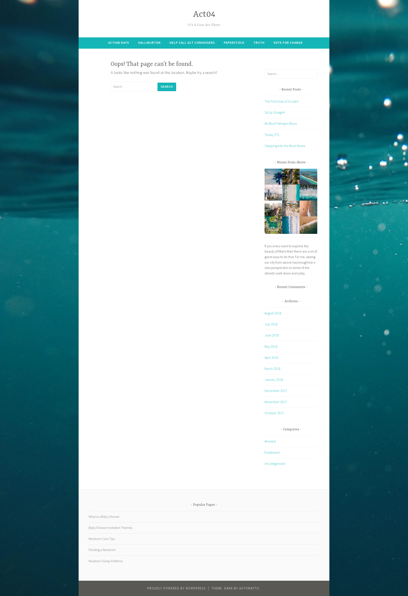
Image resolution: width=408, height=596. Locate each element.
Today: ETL (272, 135)
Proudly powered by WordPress (176, 588)
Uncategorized (275, 463)
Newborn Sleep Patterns (106, 561)
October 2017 (274, 413)
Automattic (249, 588)
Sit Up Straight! (275, 112)
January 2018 (274, 379)
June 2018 (272, 335)
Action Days (118, 43)
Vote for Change (288, 43)
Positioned (272, 452)
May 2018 (271, 346)
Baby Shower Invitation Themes (110, 527)
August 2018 (273, 313)
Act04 (204, 15)
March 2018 (272, 368)
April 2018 (271, 357)
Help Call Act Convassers (192, 43)
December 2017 (276, 390)
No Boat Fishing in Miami (281, 123)
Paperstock (234, 43)
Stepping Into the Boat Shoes (285, 146)
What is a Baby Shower (104, 516)
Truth (259, 43)
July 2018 (271, 324)
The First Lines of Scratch (282, 101)
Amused (270, 441)
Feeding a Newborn (102, 550)
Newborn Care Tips (102, 539)
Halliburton (149, 43)
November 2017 (276, 402)
